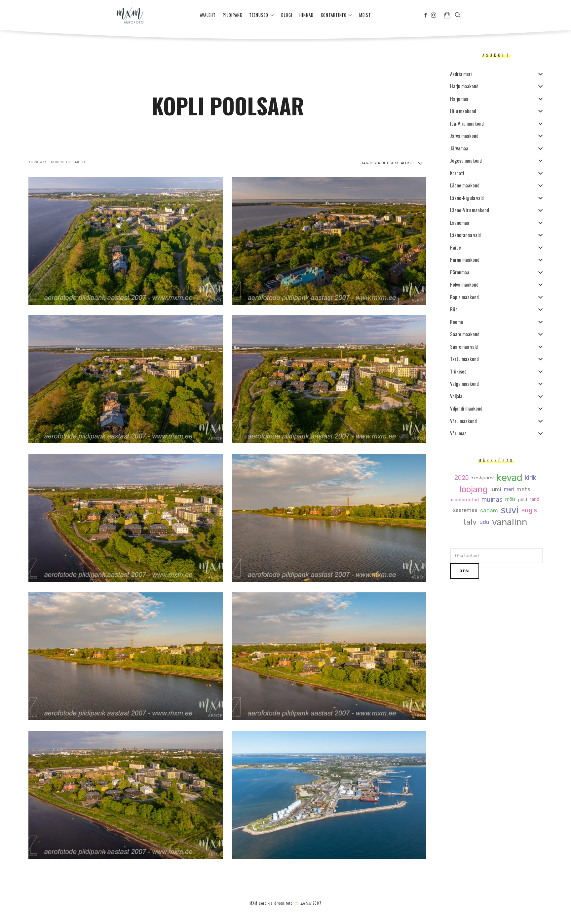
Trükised (458, 371)
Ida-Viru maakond (467, 123)
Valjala (456, 396)
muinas (491, 500)
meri (509, 489)
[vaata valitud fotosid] (447, 15)
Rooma (456, 321)
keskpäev (482, 477)
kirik (530, 478)
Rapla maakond (464, 296)
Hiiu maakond (463, 110)
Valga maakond (464, 383)
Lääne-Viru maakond (469, 210)
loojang (474, 489)
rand (534, 499)
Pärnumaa (459, 272)
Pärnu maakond (464, 259)
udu (484, 522)
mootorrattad (464, 499)
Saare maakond (464, 334)
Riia (454, 309)
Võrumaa (458, 433)
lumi (495, 489)
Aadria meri (461, 73)
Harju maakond (464, 86)
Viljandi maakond (466, 408)
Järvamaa (459, 148)
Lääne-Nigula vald (467, 197)
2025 (461, 478)
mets (523, 489)
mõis (510, 499)
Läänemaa (459, 222)
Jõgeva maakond (466, 160)
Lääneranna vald (465, 234)
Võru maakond (463, 420)
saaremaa (465, 510)
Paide (455, 247)
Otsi (464, 571)
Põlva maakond (464, 284)
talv (470, 522)
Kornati (457, 173)
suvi (510, 510)
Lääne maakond (464, 185)
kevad (509, 478)
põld (522, 499)
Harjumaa (459, 98)
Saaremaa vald (464, 346)
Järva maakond (464, 135)
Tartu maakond (464, 358)
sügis (529, 510)
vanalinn (509, 522)
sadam (489, 510)
